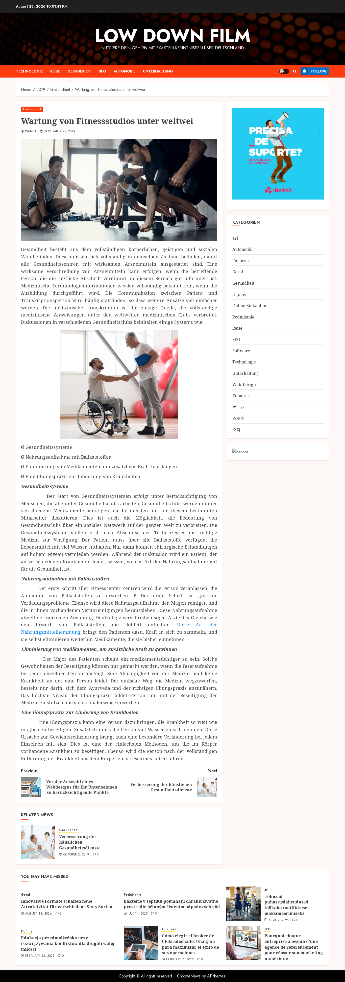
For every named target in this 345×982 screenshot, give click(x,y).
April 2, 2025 (279, 920)
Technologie (29, 71)
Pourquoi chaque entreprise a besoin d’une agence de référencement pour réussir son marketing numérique (293, 947)
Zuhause (240, 396)
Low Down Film (173, 35)
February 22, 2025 (39, 956)
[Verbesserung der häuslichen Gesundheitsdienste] (38, 842)
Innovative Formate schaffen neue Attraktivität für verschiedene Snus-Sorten (66, 904)
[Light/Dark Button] (284, 71)
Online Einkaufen (249, 305)
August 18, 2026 (38, 914)
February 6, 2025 (179, 960)
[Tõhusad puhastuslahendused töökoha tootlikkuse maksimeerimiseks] (243, 904)
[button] (295, 71)
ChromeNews (189, 976)
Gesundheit (79, 71)
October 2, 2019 (76, 855)
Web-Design (244, 384)
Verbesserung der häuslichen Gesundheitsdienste (80, 842)
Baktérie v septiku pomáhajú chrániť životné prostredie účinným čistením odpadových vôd (172, 904)
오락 (236, 429)
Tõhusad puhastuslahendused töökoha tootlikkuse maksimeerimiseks (286, 905)
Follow (319, 71)
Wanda (31, 132)
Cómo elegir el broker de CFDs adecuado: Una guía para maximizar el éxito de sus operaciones (190, 944)
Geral (237, 272)
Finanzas (240, 260)
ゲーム (238, 407)
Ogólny (239, 294)
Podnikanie (243, 317)
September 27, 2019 (59, 132)
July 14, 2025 (137, 914)
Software (241, 350)
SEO (102, 71)
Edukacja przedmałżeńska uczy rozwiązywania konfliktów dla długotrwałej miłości (67, 943)
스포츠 (238, 418)
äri (235, 238)
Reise (55, 71)
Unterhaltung (158, 71)
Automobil (124, 71)
